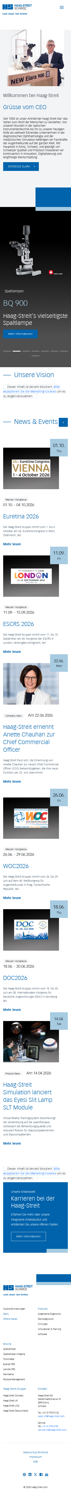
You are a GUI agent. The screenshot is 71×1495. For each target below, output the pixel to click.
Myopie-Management (14, 1379)
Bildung (7, 1343)
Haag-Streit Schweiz (13, 1395)
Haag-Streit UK (10, 1400)
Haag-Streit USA (11, 1405)
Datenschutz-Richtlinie (35, 1452)
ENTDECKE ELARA (19, 166)
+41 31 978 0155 (50, 1426)
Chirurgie (42, 1324)
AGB (35, 1461)
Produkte (42, 1308)
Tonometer (8, 1359)
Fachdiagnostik (46, 1318)
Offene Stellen (10, 1318)
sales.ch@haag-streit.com (51, 1416)
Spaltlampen (9, 1348)
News (6, 1313)
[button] (61, 7)
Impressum (35, 1456)
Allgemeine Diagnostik (49, 1313)
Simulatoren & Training (49, 1329)
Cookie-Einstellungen (14, 1308)
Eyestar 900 (9, 1364)
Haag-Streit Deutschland (15, 1410)
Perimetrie (8, 1374)
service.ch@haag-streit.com (52, 1429)
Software (42, 1334)
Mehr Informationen (20, 334)
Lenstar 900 (9, 1369)
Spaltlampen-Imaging (14, 1354)
